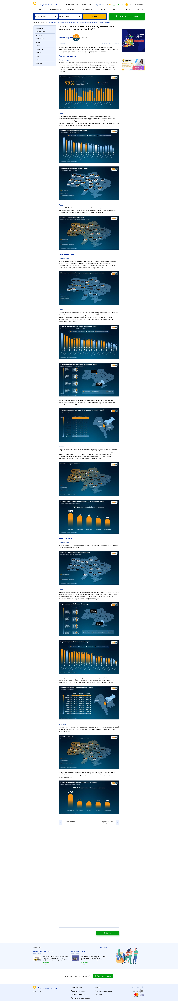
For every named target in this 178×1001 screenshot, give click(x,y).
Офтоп (38, 45)
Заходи (114, 10)
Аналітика (39, 28)
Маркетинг (40, 38)
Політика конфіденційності (81, 998)
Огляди (38, 42)
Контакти (98, 995)
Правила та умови (78, 991)
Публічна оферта (77, 988)
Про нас (97, 988)
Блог (126, 10)
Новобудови (71, 10)
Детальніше (46, 962)
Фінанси (39, 63)
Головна (40, 10)
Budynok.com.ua (47, 4)
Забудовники (87, 10)
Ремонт (38, 52)
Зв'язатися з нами (103, 976)
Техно (38, 59)
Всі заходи (103, 947)
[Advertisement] (44, 94)
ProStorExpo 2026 (78, 951)
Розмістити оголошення (103, 991)
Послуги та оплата (78, 995)
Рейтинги (39, 49)
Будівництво (40, 32)
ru (107, 4)
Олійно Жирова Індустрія (43, 951)
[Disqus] (89, 853)
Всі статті (107, 933)
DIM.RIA (84, 38)
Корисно (39, 35)
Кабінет (102, 10)
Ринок (43, 22)
